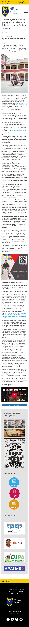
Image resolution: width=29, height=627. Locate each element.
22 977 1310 (20, 591)
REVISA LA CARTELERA (14, 405)
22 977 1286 (21, 590)
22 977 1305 (11, 590)
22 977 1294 (21, 588)
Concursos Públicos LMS (5, 581)
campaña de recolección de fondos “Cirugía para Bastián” (13, 131)
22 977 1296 (11, 588)
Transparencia (14, 611)
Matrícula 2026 (6, 1)
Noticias (8, 36)
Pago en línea (14, 614)
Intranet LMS (5, 3)
